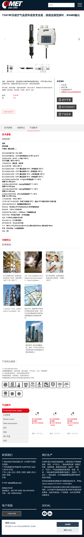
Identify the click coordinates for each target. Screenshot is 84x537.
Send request (8, 112)
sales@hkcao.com (15, 483)
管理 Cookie (68, 530)
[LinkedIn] (49, 515)
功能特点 (21, 127)
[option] (42, 39)
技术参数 (8, 127)
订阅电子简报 (11, 513)
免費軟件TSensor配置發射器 (71, 92)
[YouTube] (44, 515)
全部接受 (68, 524)
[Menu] (80, 4)
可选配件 (34, 127)
